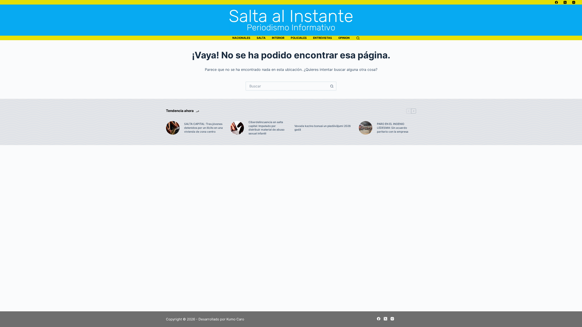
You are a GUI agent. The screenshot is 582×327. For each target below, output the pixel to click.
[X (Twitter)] (565, 2)
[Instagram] (573, 2)
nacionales (241, 38)
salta (261, 38)
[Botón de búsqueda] (331, 86)
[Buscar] (357, 38)
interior (278, 38)
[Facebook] (556, 2)
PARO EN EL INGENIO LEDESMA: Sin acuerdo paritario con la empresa (392, 127)
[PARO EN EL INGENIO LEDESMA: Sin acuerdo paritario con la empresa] (365, 128)
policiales (299, 38)
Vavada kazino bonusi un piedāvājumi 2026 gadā (322, 127)
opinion (344, 38)
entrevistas (322, 38)
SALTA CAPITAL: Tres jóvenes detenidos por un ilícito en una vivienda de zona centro (203, 127)
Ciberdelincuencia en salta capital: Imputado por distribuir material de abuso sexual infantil (266, 127)
